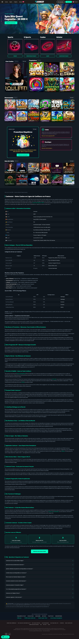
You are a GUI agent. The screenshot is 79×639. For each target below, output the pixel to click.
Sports (11, 1)
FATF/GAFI (54, 379)
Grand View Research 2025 (38, 202)
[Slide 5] (1, 19)
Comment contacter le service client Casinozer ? (16, 580)
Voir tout (24, 61)
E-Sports (15, 1)
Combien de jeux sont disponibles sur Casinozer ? (16, 572)
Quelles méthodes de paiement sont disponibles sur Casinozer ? (19, 568)
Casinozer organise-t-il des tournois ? (14, 597)
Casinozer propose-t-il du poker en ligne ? (15, 585)
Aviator (21, 1)
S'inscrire (69, 1)
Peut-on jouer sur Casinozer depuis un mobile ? (16, 576)
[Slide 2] (35, 32)
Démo (36, 70)
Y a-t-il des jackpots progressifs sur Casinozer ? (16, 589)
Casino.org (51, 511)
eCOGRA (22, 382)
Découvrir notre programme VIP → (48, 135)
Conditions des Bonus (34, 624)
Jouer (36, 68)
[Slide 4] (39, 32)
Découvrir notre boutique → (47, 148)
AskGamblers (56, 511)
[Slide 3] (37, 32)
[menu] (2, 2)
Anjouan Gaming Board (21, 373)
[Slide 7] (1, 21)
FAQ (41, 624)
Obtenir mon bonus (23, 155)
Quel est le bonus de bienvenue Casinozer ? (15, 564)
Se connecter (60, 1)
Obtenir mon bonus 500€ (39, 551)
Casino (6, 1)
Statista (63, 451)
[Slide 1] (32, 32)
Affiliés (44, 624)
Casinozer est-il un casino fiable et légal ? (15, 560)
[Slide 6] (1, 20)
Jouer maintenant (10, 21)
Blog (49, 624)
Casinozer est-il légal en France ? (13, 593)
